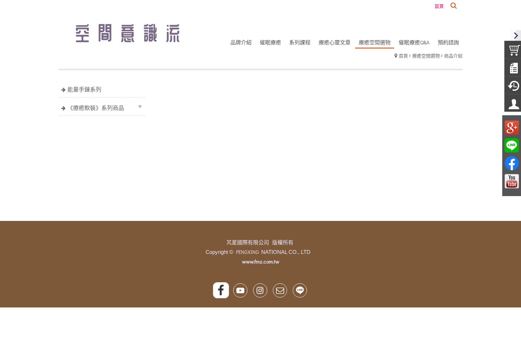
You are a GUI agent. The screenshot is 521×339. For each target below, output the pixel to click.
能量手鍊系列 (84, 89)
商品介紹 (453, 55)
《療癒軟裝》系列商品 (95, 107)
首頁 (403, 55)
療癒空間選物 (426, 55)
